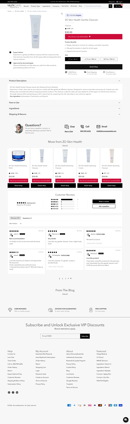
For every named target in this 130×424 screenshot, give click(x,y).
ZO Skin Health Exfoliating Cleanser (64, 167)
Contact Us (11, 354)
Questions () (27, 218)
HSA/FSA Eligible (102, 381)
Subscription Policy (14, 384)
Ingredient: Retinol (103, 367)
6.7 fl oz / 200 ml (90, 59)
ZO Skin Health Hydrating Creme (87, 167)
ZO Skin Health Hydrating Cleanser (110, 167)
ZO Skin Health (19, 11)
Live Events (70, 374)
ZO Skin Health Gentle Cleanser (39, 167)
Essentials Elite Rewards (44, 354)
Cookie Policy (71, 367)
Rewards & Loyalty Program (75, 361)
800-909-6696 (12, 2)
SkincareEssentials (18, 405)
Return (10, 371)
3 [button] (65, 278)
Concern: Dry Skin (103, 377)
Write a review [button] (104, 201)
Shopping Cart (41, 367)
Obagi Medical (102, 354)
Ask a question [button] (104, 206)
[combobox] (98, 6)
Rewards (112, 2)
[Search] (62, 14)
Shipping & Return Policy (16, 381)
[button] (26, 6)
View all (65, 145)
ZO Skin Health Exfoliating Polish (18, 167)
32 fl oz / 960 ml (109, 59)
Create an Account (42, 377)
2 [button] (62, 278)
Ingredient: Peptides (103, 371)
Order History (12, 367)
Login (38, 371)
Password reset (41, 374)
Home (9, 11)
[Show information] (89, 36)
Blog (68, 371)
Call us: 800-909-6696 (15, 364)
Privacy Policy (40, 384)
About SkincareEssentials (75, 354)
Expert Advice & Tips (15, 374)
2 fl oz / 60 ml (72, 59)
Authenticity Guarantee (74, 357)
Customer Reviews (14, 377)
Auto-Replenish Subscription (45, 357)
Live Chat (11, 357)
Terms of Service (41, 381)
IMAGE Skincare (102, 361)
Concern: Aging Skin (104, 374)
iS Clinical (100, 357)
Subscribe (84, 336)
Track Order (12, 361)
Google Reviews (72, 381)
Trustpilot (69, 384)
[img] (14, 231)
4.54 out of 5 (31, 203)
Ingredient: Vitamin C (104, 364)
